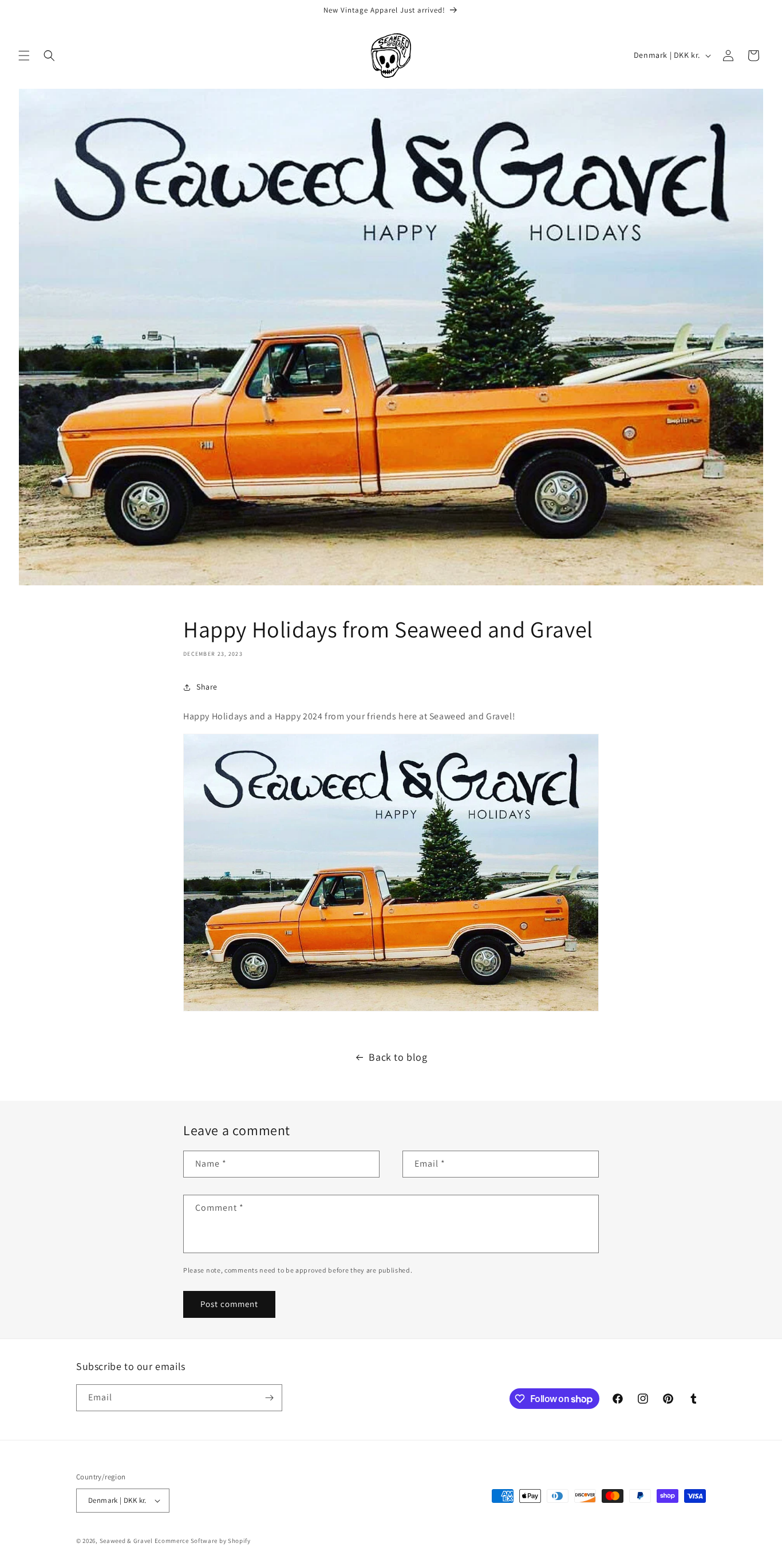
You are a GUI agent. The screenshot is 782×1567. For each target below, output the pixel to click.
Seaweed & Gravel (126, 1541)
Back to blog (398, 1057)
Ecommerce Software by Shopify (203, 1541)
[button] (24, 55)
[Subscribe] (269, 1397)
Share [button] (207, 687)
